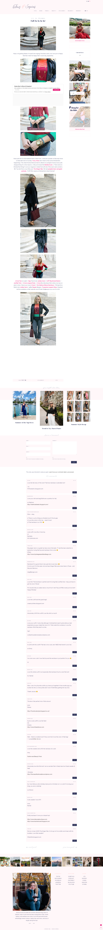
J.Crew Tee (18, 281)
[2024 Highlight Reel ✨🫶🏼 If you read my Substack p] (77, 862)
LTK (84, 876)
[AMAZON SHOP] (79, 80)
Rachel (28, 797)
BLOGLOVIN (71, 882)
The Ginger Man (38, 169)
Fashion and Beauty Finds (34, 756)
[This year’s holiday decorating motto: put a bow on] (98, 862)
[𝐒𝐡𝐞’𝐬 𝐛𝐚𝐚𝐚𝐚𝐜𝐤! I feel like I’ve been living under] (26, 862)
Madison (29, 496)
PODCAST (71, 878)
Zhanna (29, 718)
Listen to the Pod (79, 129)
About (30, 923)
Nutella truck (48, 165)
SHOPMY (84, 878)
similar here (41, 281)
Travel (46, 10)
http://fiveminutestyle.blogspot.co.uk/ (38, 711)
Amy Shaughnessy (31, 746)
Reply (75, 492)
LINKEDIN (58, 882)
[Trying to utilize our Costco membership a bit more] (36, 862)
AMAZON (84, 882)
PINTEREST (71, 880)
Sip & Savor (61, 10)
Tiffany (28, 545)
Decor (40, 10)
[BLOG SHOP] (79, 103)
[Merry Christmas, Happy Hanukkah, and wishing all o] (67, 862)
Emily (28, 597)
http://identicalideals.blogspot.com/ (37, 504)
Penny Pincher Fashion (32, 511)
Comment (55, 440)
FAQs (34, 923)
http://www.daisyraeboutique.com (37, 819)
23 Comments (42, 18)
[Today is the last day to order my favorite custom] (88, 862)
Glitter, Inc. (36, 739)
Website (27, 451)
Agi (28, 620)
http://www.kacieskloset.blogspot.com (38, 821)
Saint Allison (30, 781)
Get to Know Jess (79, 40)
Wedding (78, 10)
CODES (84, 880)
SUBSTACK (71, 876)
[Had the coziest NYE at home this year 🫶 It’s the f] (46, 862)
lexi (28, 734)
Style (35, 10)
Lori (28, 828)
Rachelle (29, 529)
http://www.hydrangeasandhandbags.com (39, 554)
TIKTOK (58, 876)
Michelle (29, 763)
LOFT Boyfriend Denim (53, 281)
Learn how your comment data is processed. (61, 472)
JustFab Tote (17, 283)
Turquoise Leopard (47, 287)
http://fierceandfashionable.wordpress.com (39, 774)
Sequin (34, 287)
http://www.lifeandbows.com (35, 727)
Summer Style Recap (78, 424)
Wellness (70, 10)
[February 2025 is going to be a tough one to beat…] (15, 862)
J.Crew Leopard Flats (29, 283)
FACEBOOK (58, 880)
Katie (28, 579)
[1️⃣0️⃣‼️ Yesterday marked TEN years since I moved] (57, 862)
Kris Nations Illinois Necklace (45, 285)
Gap (29, 281)
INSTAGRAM (58, 878)
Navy (55, 287)
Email (27, 446)
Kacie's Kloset (30, 813)
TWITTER (58, 884)
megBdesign (29, 561)
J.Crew (39, 283)
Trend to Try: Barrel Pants (51, 428)
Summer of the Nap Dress (24, 423)
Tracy (34, 160)
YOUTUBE (71, 884)
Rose (37, 160)
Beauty (53, 10)
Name (27, 440)
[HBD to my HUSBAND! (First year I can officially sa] (5, 862)
